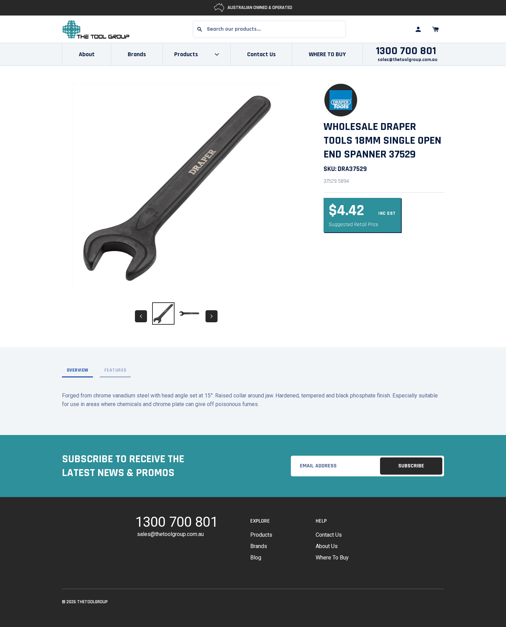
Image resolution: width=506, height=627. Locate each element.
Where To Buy (332, 557)
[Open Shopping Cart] (435, 29)
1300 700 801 (406, 51)
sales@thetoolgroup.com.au (408, 60)
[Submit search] (200, 29)
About (87, 54)
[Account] (418, 29)
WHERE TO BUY (327, 54)
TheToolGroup (92, 602)
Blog (255, 557)
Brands (137, 54)
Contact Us (261, 54)
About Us (327, 546)
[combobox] (269, 29)
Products (261, 535)
